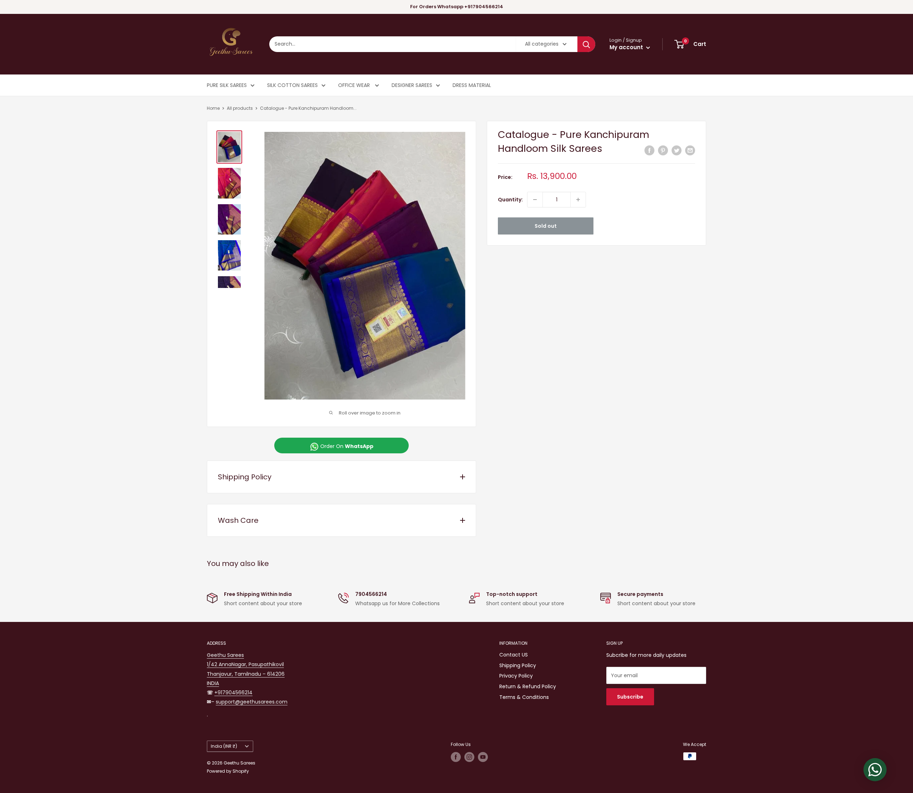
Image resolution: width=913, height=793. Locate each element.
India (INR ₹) (224, 746)
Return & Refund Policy (527, 686)
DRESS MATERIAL (472, 85)
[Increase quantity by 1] (578, 199)
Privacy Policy (516, 675)
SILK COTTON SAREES (292, 85)
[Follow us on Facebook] (456, 757)
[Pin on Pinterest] (663, 150)
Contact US (513, 654)
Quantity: (510, 199)
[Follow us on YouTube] (483, 757)
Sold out (546, 226)
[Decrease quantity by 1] (534, 199)
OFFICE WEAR (354, 85)
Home (213, 108)
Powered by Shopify (228, 771)
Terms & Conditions (524, 697)
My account (626, 47)
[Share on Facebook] (649, 150)
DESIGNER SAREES (412, 85)
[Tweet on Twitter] (677, 150)
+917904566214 (233, 692)
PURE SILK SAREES (227, 85)
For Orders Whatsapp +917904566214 (456, 6)
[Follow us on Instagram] (469, 757)
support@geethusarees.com (251, 701)
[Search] (586, 44)
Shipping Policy (517, 665)
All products (240, 108)
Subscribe (630, 696)
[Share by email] (690, 150)
